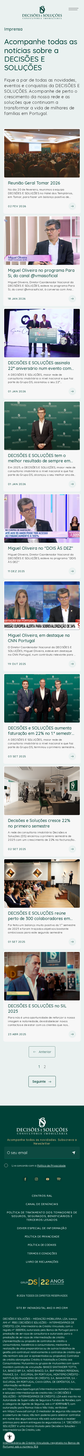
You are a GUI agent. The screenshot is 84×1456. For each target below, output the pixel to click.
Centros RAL (42, 1195)
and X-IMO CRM (57, 1308)
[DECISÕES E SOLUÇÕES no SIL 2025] (41, 996)
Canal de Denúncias (42, 1204)
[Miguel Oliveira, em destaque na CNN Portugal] (41, 625)
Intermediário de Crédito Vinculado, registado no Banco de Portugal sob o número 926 (41, 1444)
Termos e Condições (42, 1253)
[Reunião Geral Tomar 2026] (41, 170)
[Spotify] (59, 1179)
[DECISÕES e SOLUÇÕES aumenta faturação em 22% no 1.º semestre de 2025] (41, 718)
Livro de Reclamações (42, 1261)
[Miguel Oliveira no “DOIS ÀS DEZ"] (41, 536)
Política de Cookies (42, 1245)
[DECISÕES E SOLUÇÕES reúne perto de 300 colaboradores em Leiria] (41, 903)
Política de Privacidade (51, 1165)
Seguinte (39, 1081)
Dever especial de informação (42, 1228)
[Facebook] (25, 1179)
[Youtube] (47, 1179)
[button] (9, 1437)
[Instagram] (36, 1179)
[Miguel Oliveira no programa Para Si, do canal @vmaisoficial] (41, 261)
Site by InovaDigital (31, 1308)
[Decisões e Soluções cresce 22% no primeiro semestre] (41, 811)
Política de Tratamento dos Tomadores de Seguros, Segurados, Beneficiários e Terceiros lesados (42, 1216)
